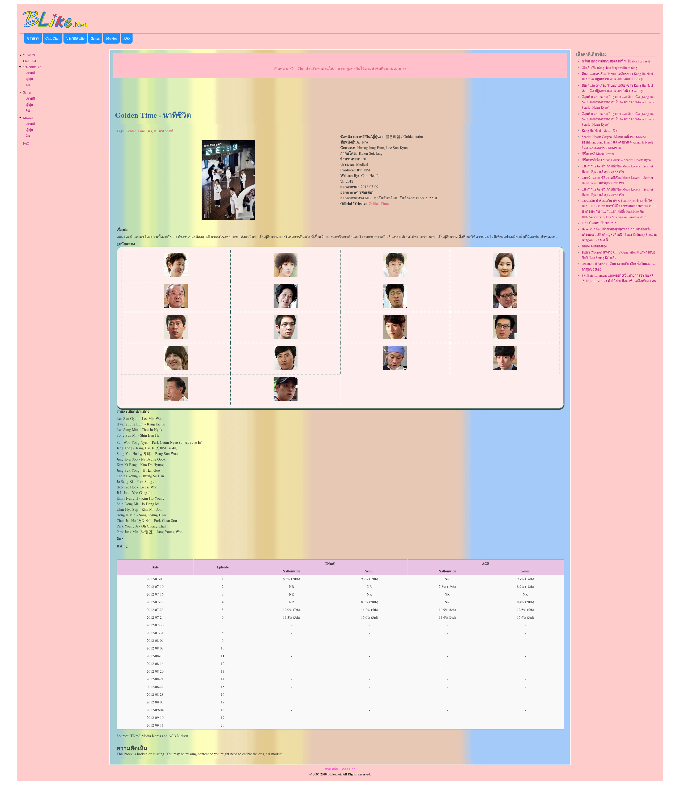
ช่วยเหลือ (331, 769)
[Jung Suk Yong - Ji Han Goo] (395, 368)
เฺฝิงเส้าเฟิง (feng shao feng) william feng (609, 67)
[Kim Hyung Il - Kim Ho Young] (505, 337)
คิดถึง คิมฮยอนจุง (594, 246)
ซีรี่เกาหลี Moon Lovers (598, 153)
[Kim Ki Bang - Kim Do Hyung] (395, 306)
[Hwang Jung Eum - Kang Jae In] (286, 275)
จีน (28, 85)
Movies (111, 38)
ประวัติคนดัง (75, 38)
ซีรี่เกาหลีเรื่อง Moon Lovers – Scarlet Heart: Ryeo (616, 160)
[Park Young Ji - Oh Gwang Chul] (176, 399)
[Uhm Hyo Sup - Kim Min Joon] (286, 368)
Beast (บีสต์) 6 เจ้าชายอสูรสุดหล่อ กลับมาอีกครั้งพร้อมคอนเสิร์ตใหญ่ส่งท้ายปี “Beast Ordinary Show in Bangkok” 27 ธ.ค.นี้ (619, 234)
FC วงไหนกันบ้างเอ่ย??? (599, 223)
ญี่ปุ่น (29, 79)
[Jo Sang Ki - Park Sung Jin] (176, 337)
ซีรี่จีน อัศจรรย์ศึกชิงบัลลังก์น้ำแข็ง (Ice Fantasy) (616, 61)
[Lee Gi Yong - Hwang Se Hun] (505, 306)
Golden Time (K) (139, 130)
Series (95, 38)
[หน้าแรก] (55, 28)
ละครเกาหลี (163, 130)
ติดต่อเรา (348, 769)
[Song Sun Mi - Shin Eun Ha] (505, 275)
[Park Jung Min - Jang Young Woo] (286, 399)
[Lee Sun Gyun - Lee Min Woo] (176, 275)
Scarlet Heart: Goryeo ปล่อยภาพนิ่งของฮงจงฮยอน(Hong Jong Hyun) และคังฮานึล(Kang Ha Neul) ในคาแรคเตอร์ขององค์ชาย (617, 142)
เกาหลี (30, 73)
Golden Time (379, 203)
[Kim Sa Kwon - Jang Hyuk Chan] (505, 368)
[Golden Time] (228, 218)
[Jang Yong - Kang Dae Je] (176, 306)
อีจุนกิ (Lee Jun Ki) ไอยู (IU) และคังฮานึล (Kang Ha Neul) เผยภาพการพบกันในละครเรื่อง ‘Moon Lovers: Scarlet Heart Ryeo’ (618, 102)
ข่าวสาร (33, 38)
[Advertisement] (340, 95)
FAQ (127, 38)
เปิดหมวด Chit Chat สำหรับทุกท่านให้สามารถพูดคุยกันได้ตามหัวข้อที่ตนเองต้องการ (340, 68)
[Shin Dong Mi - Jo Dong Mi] (176, 368)
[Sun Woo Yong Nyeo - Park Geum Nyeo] (286, 306)
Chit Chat (52, 38)
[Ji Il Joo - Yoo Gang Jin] (395, 337)
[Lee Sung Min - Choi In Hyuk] (395, 275)
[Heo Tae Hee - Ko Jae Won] (286, 337)
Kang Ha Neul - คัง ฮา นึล (600, 130)
